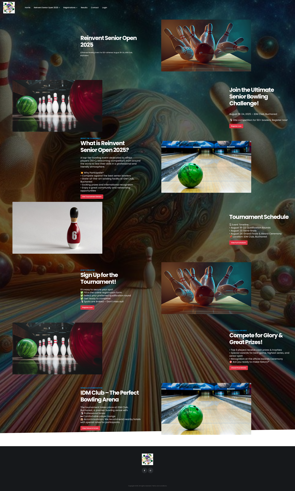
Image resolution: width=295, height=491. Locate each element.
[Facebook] (144, 470)
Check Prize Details (238, 368)
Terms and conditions (159, 486)
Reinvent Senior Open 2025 (46, 7)
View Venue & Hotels (90, 428)
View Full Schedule (238, 243)
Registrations (69, 7)
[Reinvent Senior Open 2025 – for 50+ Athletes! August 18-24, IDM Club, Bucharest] (9, 7)
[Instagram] (150, 470)
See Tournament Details (91, 197)
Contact (95, 7)
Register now (236, 126)
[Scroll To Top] (291, 488)
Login (104, 7)
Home (27, 7)
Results (84, 7)
